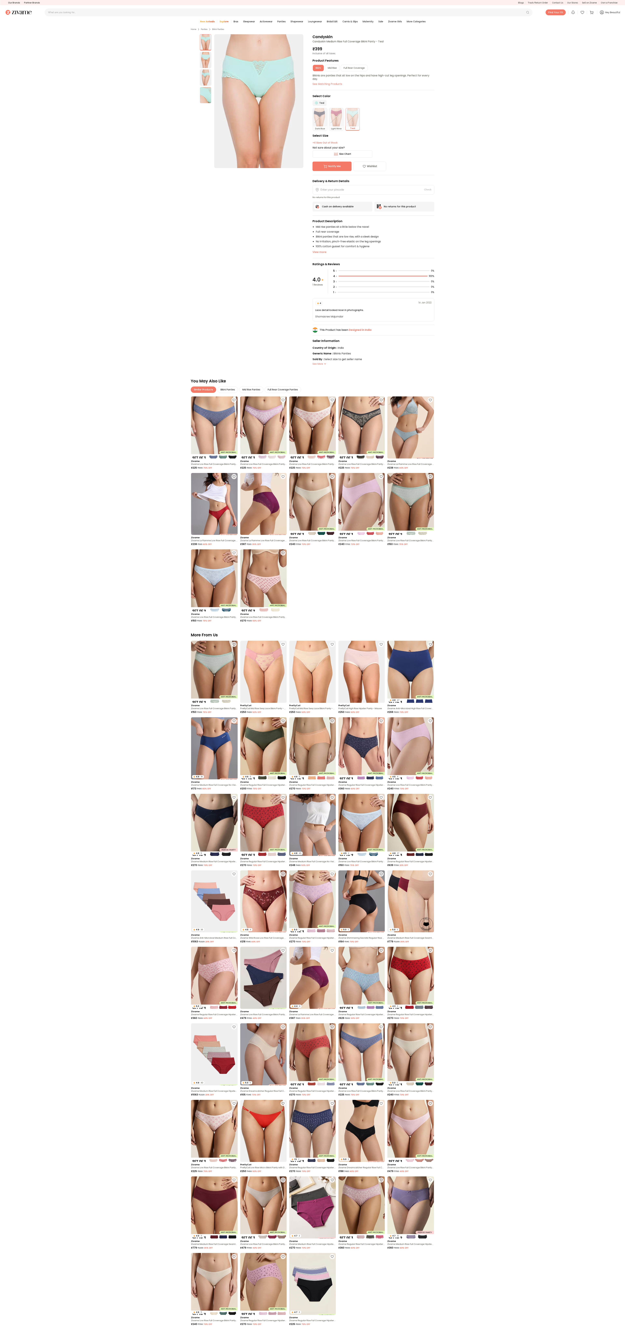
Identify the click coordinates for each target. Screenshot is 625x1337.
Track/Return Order (538, 2)
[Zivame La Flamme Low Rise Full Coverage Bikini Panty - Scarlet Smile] (214, 504)
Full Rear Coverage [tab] (354, 68)
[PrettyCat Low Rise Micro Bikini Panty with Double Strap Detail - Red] (263, 1131)
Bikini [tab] (318, 68)
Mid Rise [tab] (332, 68)
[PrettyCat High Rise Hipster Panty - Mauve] (361, 672)
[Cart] (592, 12)
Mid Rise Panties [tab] (251, 389)
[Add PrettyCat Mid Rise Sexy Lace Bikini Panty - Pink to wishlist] (283, 644)
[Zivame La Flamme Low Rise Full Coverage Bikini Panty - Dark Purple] (263, 504)
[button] (527, 12)
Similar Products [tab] (203, 389)
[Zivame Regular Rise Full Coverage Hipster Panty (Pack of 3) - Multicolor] (361, 748)
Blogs (521, 2)
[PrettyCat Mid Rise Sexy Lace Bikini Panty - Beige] (312, 672)
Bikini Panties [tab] (228, 389)
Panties (204, 29)
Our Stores (572, 2)
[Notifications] (573, 12)
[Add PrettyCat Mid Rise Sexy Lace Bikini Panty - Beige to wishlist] (332, 644)
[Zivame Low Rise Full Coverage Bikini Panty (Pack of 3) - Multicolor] (214, 427)
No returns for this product (400, 206)
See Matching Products (327, 84)
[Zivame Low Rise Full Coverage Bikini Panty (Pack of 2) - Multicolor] (410, 504)
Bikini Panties (218, 29)
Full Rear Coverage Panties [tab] (283, 389)
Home (193, 29)
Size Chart (345, 154)
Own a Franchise (609, 2)
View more (319, 252)
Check (427, 189)
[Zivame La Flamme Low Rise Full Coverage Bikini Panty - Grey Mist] (410, 427)
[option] (205, 42)
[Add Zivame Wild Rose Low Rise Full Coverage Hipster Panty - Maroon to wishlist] (283, 874)
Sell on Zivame (589, 2)
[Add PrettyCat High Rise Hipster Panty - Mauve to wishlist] (381, 644)
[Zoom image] (258, 101)
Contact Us (557, 2)
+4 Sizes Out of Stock (325, 142)
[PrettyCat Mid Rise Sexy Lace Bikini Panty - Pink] (263, 672)
